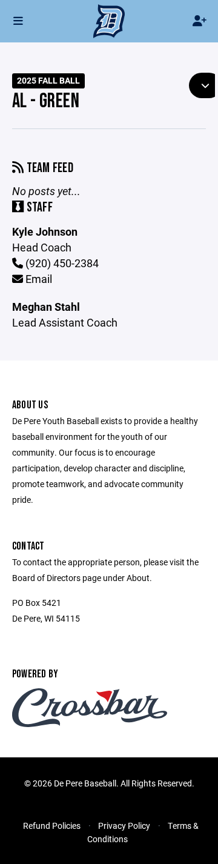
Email (37, 278)
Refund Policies (52, 825)
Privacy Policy (124, 825)
